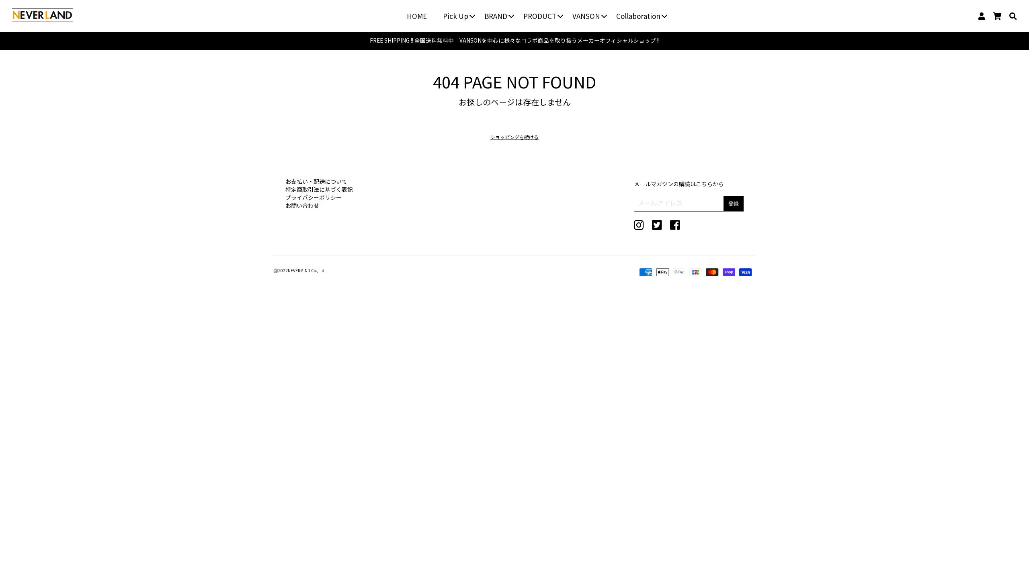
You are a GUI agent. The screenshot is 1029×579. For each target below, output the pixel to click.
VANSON (586, 16)
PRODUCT (539, 16)
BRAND (495, 16)
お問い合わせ (302, 205)
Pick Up (455, 16)
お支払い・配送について (316, 181)
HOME (417, 16)
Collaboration (638, 16)
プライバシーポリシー (313, 197)
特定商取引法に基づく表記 (319, 189)
